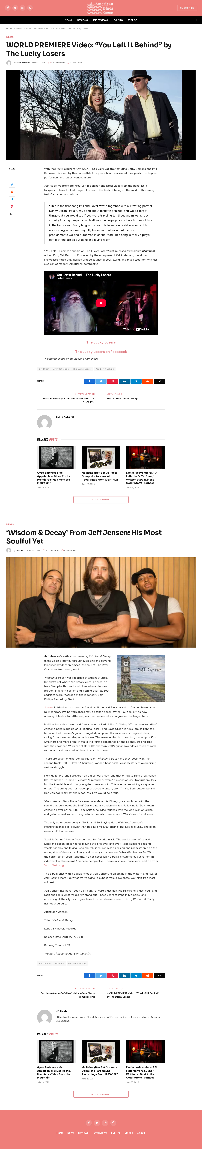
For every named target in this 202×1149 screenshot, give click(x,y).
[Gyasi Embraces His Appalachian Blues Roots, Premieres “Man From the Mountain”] (56, 457)
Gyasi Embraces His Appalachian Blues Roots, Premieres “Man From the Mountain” (54, 478)
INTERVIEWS (100, 20)
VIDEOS (132, 20)
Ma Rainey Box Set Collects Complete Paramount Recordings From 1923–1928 (100, 476)
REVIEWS (82, 20)
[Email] (12, 214)
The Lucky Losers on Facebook (101, 352)
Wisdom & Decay (77, 963)
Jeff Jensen (45, 963)
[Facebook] (12, 177)
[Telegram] (12, 199)
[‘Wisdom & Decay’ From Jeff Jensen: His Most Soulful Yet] (101, 602)
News (10, 36)
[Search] (195, 20)
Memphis (59, 963)
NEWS (68, 20)
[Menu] (7, 20)
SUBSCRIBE (187, 8)
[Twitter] (12, 184)
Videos (129, 1133)
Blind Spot (44, 369)
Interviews (100, 1133)
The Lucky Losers (101, 342)
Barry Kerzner (23, 62)
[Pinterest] (12, 207)
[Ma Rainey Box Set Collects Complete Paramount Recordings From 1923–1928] (101, 457)
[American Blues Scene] (101, 8)
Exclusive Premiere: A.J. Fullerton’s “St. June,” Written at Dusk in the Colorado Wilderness (141, 478)
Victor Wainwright (55, 865)
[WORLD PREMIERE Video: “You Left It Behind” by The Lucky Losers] (101, 115)
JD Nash (20, 550)
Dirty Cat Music (61, 369)
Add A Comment (101, 499)
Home (59, 1133)
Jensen (48, 707)
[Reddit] (12, 192)
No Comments (58, 62)
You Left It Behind (104, 369)
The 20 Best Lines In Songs (122, 398)
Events (116, 1133)
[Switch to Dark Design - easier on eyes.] (190, 20)
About (141, 1133)
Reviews (83, 1133)
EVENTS (118, 20)
